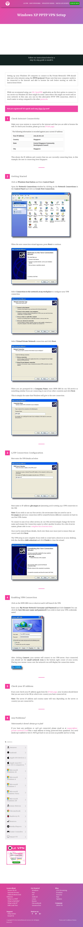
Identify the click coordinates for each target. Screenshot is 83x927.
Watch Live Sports (62, 3)
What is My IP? (13, 903)
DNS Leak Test (13, 905)
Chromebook (36, 903)
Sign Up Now (74, 3)
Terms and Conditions (65, 920)
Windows (35, 890)
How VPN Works (34, 3)
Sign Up (41, 109)
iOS (33, 895)
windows (9, 742)
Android (35, 897)
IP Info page (49, 127)
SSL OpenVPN (37, 92)
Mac (33, 892)
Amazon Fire (36, 905)
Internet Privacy (13, 892)
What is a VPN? (13, 899)
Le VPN (25, 3)
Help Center (12, 914)
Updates (59, 899)
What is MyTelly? (13, 901)
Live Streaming (61, 890)
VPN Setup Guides (48, 3)
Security (59, 895)
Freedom (59, 892)
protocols (44, 99)
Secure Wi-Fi (12, 890)
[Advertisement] (41, 39)
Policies (74, 920)
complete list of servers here (41, 526)
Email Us (11, 916)
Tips (57, 897)
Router (34, 901)
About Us (59, 905)
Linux (34, 899)
